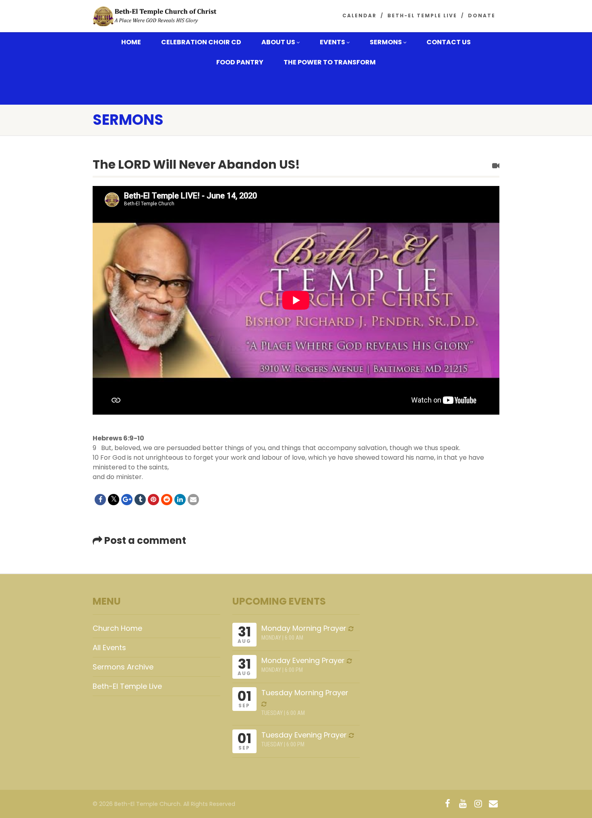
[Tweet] (113, 499)
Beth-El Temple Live (422, 15)
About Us (278, 42)
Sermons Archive (123, 667)
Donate (481, 15)
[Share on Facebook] (100, 499)
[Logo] (156, 16)
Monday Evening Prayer (303, 660)
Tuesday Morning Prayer (304, 693)
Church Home (117, 628)
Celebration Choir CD (201, 42)
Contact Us (448, 42)
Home (131, 42)
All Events (109, 647)
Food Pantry (239, 62)
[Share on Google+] (126, 499)
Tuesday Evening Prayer (304, 735)
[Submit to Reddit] (166, 499)
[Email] (193, 499)
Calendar (359, 15)
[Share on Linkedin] (180, 499)
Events (332, 42)
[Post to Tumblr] (140, 499)
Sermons (386, 42)
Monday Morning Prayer (303, 628)
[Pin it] (153, 499)
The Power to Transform (330, 62)
